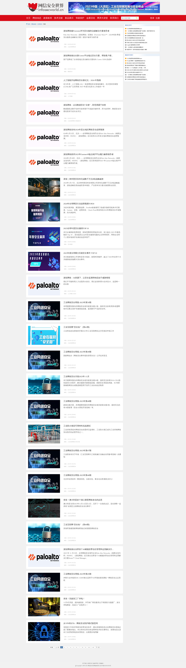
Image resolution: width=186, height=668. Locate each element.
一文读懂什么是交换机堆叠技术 (135, 47)
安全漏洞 (70, 244)
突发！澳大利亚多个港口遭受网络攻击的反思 (82, 500)
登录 (152, 18)
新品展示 (69, 18)
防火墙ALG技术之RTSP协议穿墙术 (136, 40)
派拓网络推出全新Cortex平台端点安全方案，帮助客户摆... (88, 55)
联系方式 (90, 663)
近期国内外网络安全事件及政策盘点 (136, 35)
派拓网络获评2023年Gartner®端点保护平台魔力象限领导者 (88, 154)
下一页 (97, 647)
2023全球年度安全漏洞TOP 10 (76, 228)
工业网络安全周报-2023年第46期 (77, 475)
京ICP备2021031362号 (105, 665)
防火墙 (78, 441)
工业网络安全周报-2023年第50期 (77, 302)
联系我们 (114, 18)
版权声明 (95, 663)
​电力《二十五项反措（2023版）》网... (136, 67)
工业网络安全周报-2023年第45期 (77, 574)
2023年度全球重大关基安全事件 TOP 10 (80, 253)
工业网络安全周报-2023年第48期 (77, 401)
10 (89, 647)
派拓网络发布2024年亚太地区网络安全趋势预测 (83, 130)
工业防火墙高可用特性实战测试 (77, 426)
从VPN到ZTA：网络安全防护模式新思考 (80, 623)
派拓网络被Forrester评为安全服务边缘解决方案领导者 (86, 31)
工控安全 (39, 24)
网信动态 (37, 18)
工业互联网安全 (72, 47)
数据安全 (70, 71)
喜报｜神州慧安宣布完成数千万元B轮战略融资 (83, 179)
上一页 (57, 647)
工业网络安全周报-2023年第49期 (77, 352)
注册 (158, 18)
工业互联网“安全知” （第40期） (77, 524)
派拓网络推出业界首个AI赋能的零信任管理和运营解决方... (88, 549)
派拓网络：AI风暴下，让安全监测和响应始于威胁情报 (86, 278)
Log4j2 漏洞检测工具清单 (133, 45)
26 (93, 647)
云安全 (74, 293)
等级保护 (80, 18)
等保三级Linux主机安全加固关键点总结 (137, 42)
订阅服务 (101, 663)
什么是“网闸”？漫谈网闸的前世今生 (136, 60)
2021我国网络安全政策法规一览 (135, 38)
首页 (28, 18)
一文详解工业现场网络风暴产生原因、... (137, 74)
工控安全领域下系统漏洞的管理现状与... (137, 79)
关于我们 (84, 663)
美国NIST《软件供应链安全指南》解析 (137, 49)
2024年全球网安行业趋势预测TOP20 (78, 204)
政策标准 (47, 18)
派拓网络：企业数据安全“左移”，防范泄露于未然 (84, 105)
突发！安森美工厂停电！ (74, 599)
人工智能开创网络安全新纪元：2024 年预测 (82, 80)
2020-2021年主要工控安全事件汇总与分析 (137, 70)
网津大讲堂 (102, 18)
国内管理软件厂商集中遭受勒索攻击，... (137, 65)
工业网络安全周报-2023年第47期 (77, 450)
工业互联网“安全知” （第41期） (77, 327)
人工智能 (70, 96)
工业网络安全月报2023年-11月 (76, 376)
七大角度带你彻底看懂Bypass (134, 28)
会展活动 (90, 18)
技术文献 (58, 18)
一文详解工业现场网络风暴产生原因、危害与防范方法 (141, 31)
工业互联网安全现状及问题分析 (135, 33)
